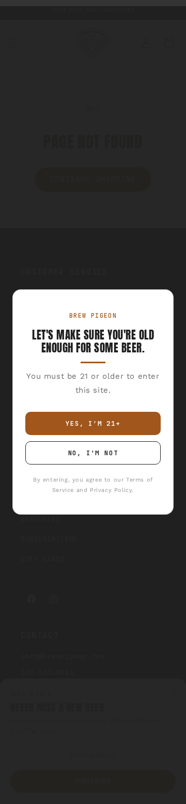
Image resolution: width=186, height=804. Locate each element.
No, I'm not (93, 453)
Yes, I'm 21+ (93, 423)
